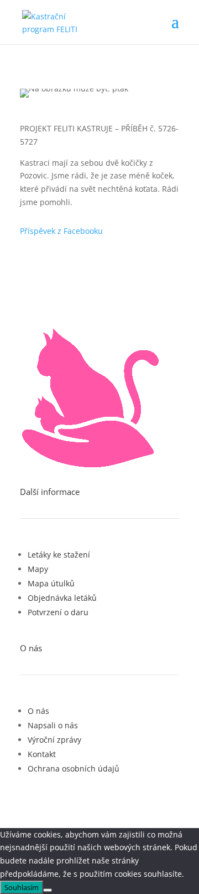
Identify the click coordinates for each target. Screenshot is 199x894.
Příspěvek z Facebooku (61, 231)
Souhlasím (21, 887)
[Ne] (47, 890)
